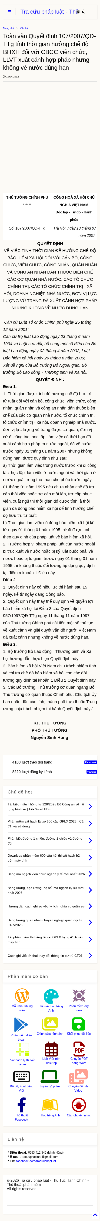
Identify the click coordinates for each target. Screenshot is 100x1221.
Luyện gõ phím (50, 1086)
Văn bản (24, 28)
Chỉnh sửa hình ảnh (50, 1033)
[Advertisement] (47, 140)
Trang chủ (8, 28)
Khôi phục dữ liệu (79, 1033)
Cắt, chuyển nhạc (79, 1115)
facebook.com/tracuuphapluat (36, 1161)
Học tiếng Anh (50, 1115)
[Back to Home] (95, 1215)
